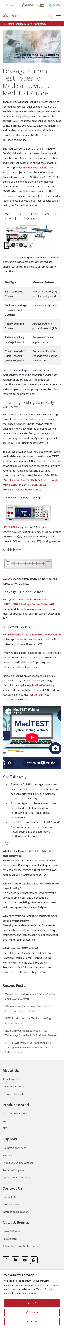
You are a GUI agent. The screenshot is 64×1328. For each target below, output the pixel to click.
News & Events (11, 1231)
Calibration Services (14, 1147)
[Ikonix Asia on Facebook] (6, 1260)
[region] (32, 1299)
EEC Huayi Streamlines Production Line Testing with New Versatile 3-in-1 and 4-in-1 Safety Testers (31, 1047)
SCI (5, 1120)
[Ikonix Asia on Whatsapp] (34, 1260)
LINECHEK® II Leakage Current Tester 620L (29, 604)
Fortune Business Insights (33, 167)
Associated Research (15, 1113)
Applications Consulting (17, 1177)
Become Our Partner (15, 1093)
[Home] (11, 15)
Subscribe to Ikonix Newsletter (21, 1246)
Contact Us (9, 1196)
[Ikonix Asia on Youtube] (24, 1260)
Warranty (8, 1155)
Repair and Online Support (18, 1162)
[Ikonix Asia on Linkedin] (15, 1260)
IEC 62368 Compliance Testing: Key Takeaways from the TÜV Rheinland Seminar (31, 1033)
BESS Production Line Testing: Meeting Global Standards (28, 1021)
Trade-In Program (13, 1170)
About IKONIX (11, 1079)
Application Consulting (40, 685)
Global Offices (11, 1204)
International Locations (16, 1211)
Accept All (32, 1303)
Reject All (32, 1321)
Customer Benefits (14, 1086)
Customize (32, 1312)
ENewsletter (10, 1238)
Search (50, 16)
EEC (5, 1128)
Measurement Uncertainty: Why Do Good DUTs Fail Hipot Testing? (29, 1008)
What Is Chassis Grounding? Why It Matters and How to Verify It (30, 996)
